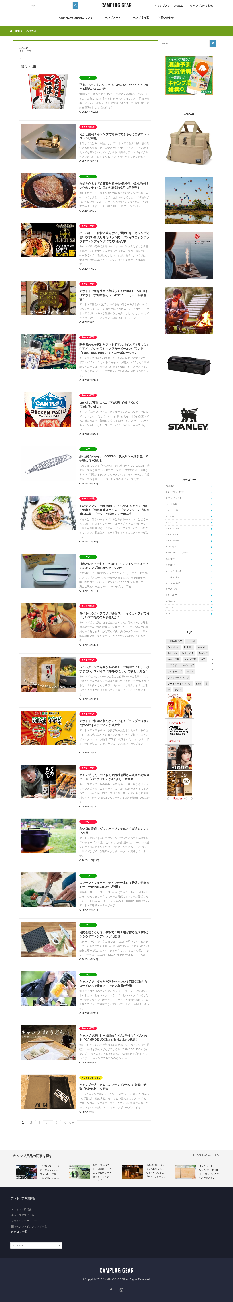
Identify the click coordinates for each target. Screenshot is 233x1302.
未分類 (170, 601)
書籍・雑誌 (171, 595)
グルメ (170, 559)
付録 (198, 683)
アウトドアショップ (175, 492)
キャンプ (171, 522)
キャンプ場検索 (139, 17)
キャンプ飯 (190, 659)
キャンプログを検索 (201, 5)
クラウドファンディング (177, 553)
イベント (171, 504)
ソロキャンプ (175, 671)
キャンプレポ (172, 528)
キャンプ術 (171, 547)
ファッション (173, 583)
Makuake (202, 647)
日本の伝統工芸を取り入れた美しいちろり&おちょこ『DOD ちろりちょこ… (156, 1173)
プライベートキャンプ (179, 683)
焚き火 (178, 689)
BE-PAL (191, 641)
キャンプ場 (172, 534)
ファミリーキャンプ (178, 677)
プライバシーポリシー (24, 1220)
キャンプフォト (111, 17)
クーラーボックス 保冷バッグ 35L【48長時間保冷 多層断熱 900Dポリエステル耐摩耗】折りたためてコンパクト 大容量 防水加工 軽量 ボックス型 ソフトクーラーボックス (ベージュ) (189, 171)
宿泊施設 (171, 589)
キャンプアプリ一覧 (22, 1215)
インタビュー (172, 510)
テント (190, 671)
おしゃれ (172, 653)
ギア (170, 516)
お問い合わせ (166, 17)
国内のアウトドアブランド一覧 (29, 1226)
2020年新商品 (175, 641)
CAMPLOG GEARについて (76, 17)
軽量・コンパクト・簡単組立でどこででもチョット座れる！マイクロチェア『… (102, 1173)
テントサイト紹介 (173, 571)
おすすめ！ (188, 653)
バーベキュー (172, 577)
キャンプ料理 (172, 540)
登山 (169, 607)
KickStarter (173, 647)
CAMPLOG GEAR (114, 1279)
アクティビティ (173, 498)
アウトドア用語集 (21, 1209)
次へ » (69, 1122)
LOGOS (188, 647)
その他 (170, 565)
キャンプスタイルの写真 (169, 5)
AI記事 (170, 486)
